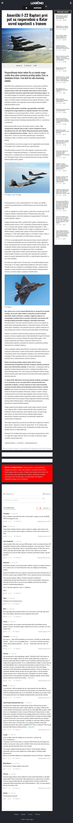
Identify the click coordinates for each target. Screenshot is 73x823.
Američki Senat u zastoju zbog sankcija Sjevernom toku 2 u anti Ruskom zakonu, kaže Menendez (62, 78)
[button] (2, 3)
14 (65, 210)
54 (65, 112)
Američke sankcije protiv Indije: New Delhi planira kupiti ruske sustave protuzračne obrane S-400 (62, 191)
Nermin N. (19, 65)
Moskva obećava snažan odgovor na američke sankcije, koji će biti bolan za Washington (62, 58)
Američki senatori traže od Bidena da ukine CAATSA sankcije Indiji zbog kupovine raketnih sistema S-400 (62, 179)
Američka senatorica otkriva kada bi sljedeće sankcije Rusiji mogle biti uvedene (62, 120)
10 (65, 39)
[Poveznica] (71, 3)
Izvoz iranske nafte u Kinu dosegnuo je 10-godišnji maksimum (61, 37)
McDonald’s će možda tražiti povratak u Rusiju (62, 27)
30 (65, 20)
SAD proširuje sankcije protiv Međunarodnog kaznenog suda (62, 17)
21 (65, 50)
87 (36, 65)
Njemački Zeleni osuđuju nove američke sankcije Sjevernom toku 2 (62, 142)
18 (65, 29)
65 (65, 71)
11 (65, 145)
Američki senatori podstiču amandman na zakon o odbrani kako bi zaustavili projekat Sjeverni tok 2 (62, 166)
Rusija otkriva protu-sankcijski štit (61, 68)
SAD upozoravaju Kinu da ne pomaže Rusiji (62, 110)
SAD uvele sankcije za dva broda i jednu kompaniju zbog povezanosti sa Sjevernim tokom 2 (62, 153)
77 (65, 134)
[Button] (26, 8)
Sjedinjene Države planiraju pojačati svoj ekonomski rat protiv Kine (62, 47)
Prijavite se (47, 494)
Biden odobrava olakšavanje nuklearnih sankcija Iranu (62, 100)
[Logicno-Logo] (37, 2)
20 (65, 124)
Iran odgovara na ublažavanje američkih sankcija (62, 90)
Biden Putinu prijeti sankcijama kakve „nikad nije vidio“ (62, 131)
